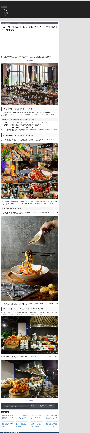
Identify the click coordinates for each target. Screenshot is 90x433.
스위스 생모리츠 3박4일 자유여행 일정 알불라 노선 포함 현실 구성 (7, 425)
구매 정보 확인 (29, 60)
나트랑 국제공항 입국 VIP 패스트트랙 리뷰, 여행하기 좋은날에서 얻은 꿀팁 (42, 406)
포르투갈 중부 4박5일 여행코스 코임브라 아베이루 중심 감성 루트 (51, 425)
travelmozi (3, 3)
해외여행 (6, 13)
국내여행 (6, 12)
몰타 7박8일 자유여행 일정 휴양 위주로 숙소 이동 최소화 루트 (37, 417)
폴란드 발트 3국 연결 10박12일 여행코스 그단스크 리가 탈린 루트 (21, 425)
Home (3, 23)
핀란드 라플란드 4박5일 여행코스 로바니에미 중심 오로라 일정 (7, 417)
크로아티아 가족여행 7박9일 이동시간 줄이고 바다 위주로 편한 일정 (22, 417)
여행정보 (6, 10)
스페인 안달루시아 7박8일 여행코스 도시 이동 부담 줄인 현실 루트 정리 (37, 425)
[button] (2, 17)
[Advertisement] (29, 45)
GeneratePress (16, 432)
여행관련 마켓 (7, 15)
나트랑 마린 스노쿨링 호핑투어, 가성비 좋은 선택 (16, 406)
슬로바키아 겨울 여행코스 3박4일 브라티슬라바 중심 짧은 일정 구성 (51, 417)
